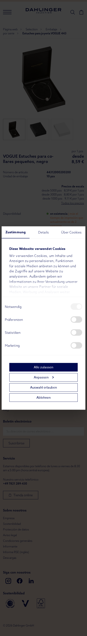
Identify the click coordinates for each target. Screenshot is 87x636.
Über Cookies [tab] (71, 232)
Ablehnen (43, 397)
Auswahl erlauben (43, 387)
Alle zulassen (43, 367)
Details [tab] (43, 232)
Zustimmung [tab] (15, 232)
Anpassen (41, 377)
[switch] (76, 319)
